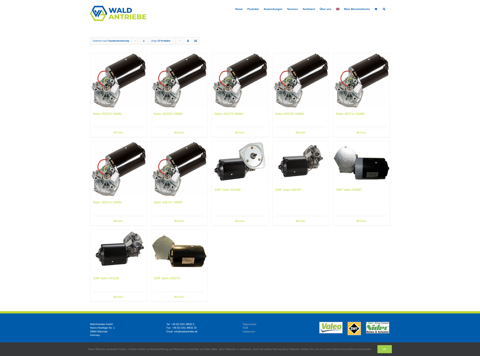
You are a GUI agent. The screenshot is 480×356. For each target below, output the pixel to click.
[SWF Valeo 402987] (361, 162)
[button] (384, 8)
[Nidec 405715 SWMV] (118, 168)
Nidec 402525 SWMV (168, 113)
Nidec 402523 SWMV (107, 113)
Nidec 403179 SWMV (228, 113)
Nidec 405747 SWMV (168, 202)
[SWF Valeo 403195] (118, 251)
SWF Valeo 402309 (227, 189)
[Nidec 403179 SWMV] (240, 80)
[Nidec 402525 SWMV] (179, 80)
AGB (245, 327)
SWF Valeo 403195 (106, 278)
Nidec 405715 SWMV (107, 202)
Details (119, 132)
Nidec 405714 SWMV (350, 113)
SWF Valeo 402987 (349, 189)
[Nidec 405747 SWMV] (179, 168)
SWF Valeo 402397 (288, 189)
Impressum (249, 331)
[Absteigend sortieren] (143, 41)
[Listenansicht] (195, 41)
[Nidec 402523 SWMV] (118, 80)
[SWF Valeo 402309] (240, 162)
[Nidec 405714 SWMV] (361, 80)
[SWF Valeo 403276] (179, 251)
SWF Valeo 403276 (167, 278)
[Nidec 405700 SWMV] (300, 80)
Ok (384, 349)
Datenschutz (249, 324)
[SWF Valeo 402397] (300, 162)
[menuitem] (337, 8)
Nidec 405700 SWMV (289, 113)
